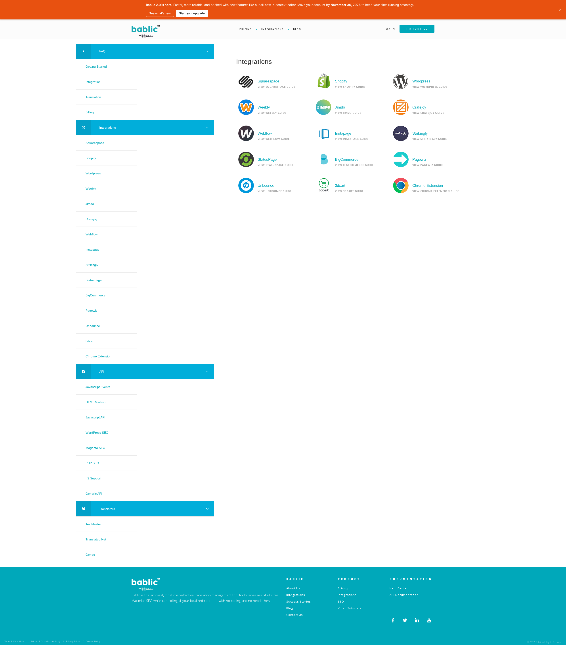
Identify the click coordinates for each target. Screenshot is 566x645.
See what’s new (160, 13)
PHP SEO (92, 463)
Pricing (245, 29)
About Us (293, 588)
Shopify (91, 158)
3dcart (90, 341)
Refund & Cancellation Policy (46, 641)
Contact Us (294, 615)
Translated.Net (96, 539)
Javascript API (95, 417)
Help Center (399, 588)
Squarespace (95, 143)
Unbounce (93, 326)
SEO (341, 601)
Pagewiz (91, 310)
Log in (390, 29)
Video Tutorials (349, 608)
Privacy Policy (73, 641)
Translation (93, 97)
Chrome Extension (98, 356)
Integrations (272, 29)
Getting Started (96, 66)
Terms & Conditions (14, 641)
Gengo (90, 554)
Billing (90, 112)
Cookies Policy (93, 641)
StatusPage (94, 280)
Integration (93, 82)
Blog (297, 29)
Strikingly (92, 265)
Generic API (94, 493)
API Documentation (404, 595)
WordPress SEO (97, 432)
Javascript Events (98, 387)
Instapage (92, 249)
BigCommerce (95, 295)
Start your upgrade (192, 13)
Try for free (417, 29)
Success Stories (298, 601)
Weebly (91, 188)
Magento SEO (95, 448)
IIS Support (93, 478)
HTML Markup (95, 402)
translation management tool (216, 595)
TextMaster (93, 524)
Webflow (92, 234)
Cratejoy (91, 219)
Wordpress (93, 173)
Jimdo (90, 204)
